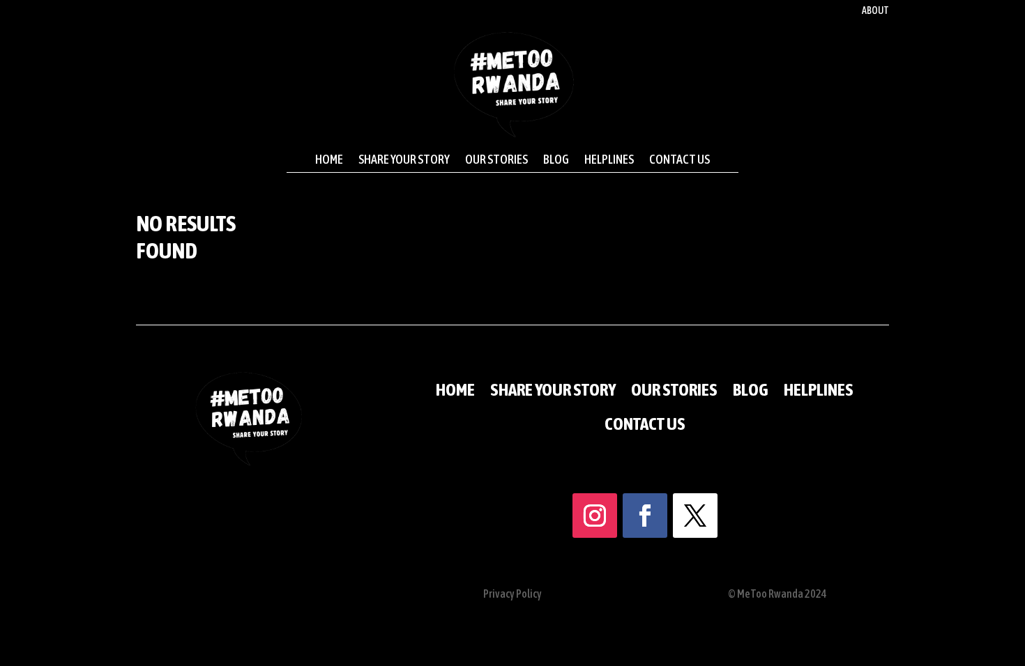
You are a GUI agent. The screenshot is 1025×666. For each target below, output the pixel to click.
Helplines (609, 159)
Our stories (496, 159)
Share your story (404, 159)
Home (329, 159)
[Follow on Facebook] (645, 515)
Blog (556, 159)
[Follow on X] (695, 515)
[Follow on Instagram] (594, 515)
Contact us (679, 159)
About (875, 11)
